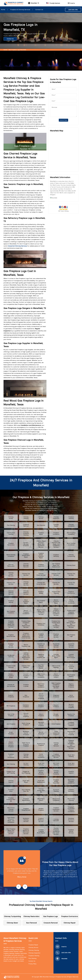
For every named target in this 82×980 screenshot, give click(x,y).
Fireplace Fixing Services (26, 809)
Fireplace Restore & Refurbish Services (26, 831)
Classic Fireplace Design (71, 666)
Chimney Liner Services (11, 583)
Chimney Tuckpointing (71, 555)
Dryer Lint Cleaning (41, 764)
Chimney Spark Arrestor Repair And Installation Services (41, 544)
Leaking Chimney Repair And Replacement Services (26, 656)
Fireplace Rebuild (11, 601)
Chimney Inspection (56, 517)
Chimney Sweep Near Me (41, 790)
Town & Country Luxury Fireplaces (41, 696)
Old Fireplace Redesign (56, 666)
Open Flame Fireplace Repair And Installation (10, 820)
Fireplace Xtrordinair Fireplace (71, 724)
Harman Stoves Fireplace (26, 715)
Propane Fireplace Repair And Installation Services (11, 624)
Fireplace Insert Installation (11, 755)
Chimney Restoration (10, 565)
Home (3, 9)
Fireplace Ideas (11, 790)
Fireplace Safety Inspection (56, 781)
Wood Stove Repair (41, 799)
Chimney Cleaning (26, 517)
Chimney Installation (71, 525)
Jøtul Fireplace (11, 724)
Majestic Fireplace (56, 705)
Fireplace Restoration (10, 544)
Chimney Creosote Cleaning (26, 533)
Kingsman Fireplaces (56, 696)
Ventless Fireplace (41, 809)
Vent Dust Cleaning (56, 764)
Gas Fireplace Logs (71, 635)
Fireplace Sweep (41, 592)
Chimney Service (41, 517)
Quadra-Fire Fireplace (71, 714)
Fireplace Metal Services (11, 635)
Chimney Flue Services (71, 574)
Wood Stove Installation (56, 799)
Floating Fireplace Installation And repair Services (56, 831)
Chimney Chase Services (41, 574)
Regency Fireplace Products (71, 685)
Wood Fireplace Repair (26, 601)
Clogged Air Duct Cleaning (26, 772)
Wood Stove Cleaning (71, 799)
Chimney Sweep (10, 517)
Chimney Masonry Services (26, 592)
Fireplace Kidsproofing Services (56, 755)
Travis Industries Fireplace (56, 733)
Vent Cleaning (11, 764)
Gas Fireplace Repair (41, 601)
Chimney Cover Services (56, 574)
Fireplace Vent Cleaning (56, 592)
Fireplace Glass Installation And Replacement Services (26, 624)
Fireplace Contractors (71, 592)
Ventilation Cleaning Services (26, 820)
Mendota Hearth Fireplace (41, 724)
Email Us (72, 3)
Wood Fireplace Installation (71, 601)
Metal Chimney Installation (10, 555)
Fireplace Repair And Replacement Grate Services (26, 635)
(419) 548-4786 (73, 9)
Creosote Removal (26, 525)
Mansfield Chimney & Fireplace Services (54, 977)
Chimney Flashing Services (10, 592)
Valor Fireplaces (26, 696)
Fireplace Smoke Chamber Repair (41, 555)
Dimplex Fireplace (56, 714)
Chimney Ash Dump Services (41, 583)
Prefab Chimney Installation (41, 755)
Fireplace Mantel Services (71, 831)
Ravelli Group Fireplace (41, 744)
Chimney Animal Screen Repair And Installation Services (56, 544)
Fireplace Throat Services (11, 645)
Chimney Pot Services (56, 583)
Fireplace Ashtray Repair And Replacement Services (71, 624)
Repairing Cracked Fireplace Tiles (41, 656)
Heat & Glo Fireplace (11, 714)
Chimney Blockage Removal (26, 565)
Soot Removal (41, 525)
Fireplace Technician (71, 790)
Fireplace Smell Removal (10, 666)
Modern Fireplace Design (11, 675)
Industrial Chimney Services (71, 645)
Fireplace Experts (71, 772)
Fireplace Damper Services (56, 635)
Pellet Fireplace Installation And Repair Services (56, 685)
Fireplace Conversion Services (56, 809)
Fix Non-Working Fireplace (26, 544)
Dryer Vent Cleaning (71, 755)
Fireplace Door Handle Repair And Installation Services (56, 624)
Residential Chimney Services (56, 645)
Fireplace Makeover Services (41, 820)
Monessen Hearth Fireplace (26, 733)
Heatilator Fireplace (26, 705)
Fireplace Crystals (26, 685)
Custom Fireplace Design (26, 675)
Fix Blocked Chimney (11, 656)
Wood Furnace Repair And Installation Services (41, 612)
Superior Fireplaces (11, 696)
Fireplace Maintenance (26, 799)
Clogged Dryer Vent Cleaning (11, 772)
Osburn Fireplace (41, 714)
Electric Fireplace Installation (26, 612)
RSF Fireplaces (11, 706)
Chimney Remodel (56, 819)
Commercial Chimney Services (41, 645)
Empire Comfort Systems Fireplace (11, 744)
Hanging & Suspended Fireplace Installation (71, 809)
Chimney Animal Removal (56, 744)
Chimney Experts (10, 781)
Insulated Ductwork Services (71, 820)
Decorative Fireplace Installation (71, 781)
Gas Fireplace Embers (71, 675)
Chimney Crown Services (10, 574)
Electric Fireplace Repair (56, 601)
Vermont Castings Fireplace (71, 706)
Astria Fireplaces (71, 696)
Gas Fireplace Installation (11, 612)
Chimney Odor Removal (26, 666)
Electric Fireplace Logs (26, 645)
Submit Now (63, 120)
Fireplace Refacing (56, 555)
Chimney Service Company (56, 772)
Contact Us (39, 9)
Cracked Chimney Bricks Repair (71, 656)
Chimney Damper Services (26, 583)
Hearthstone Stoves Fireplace (71, 733)
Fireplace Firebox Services (41, 635)
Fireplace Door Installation (41, 624)
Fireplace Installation (56, 533)
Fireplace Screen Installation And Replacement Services (71, 744)
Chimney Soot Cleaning (11, 533)
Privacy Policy (32, 964)
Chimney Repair (56, 525)
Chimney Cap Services (26, 574)
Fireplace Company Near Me (10, 799)
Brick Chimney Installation (71, 544)
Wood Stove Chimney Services (10, 809)
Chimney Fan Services (71, 583)
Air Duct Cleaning (25, 764)
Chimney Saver (71, 565)
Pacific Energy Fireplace (26, 724)
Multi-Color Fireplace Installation (41, 685)
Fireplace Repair (41, 533)
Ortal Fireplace (56, 724)
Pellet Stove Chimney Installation (41, 675)
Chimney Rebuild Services (26, 755)
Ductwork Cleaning (56, 790)
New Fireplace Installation (71, 533)
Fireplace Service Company (41, 772)
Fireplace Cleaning (71, 517)
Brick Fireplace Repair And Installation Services (11, 831)
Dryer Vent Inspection (71, 764)
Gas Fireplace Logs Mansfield (17, 49)
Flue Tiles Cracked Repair (41, 666)
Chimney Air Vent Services (11, 685)
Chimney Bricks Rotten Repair (56, 656)
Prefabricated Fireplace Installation (71, 612)
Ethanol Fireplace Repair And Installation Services (56, 612)
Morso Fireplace (41, 733)
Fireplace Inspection (41, 565)
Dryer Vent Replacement (41, 781)
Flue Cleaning (11, 525)
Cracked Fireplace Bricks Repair (41, 831)
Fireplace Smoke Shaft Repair (26, 555)
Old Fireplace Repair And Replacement (56, 565)
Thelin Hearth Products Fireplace (26, 744)
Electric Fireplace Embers (56, 675)
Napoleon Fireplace (41, 705)
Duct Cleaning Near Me (26, 790)
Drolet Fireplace (11, 733)
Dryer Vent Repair (26, 781)
